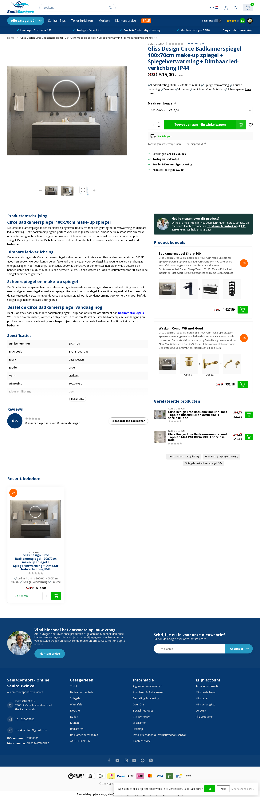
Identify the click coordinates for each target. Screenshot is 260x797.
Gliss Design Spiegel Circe (221, 456)
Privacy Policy (141, 716)
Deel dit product (194, 144)
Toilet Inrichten (82, 21)
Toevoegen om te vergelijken (164, 144)
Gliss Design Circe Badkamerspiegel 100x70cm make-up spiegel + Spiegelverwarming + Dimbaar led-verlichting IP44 (88, 37)
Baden (74, 716)
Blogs (226, 30)
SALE (146, 21)
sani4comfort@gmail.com (31, 730)
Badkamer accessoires (84, 735)
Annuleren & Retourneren (148, 692)
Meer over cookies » (242, 789)
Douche (75, 710)
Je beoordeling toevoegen (128, 421)
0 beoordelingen (194, 43)
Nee (223, 789)
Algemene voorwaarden (147, 686)
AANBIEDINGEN (80, 741)
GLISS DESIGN (156, 43)
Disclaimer (139, 722)
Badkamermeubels (81, 692)
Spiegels (75, 698)
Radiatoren (77, 729)
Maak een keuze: (161, 103)
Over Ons (138, 704)
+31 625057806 (24, 719)
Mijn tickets (203, 698)
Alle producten (204, 716)
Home (10, 37)
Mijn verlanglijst (205, 704)
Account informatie (207, 686)
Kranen (74, 722)
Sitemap (138, 729)
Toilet (73, 686)
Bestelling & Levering (146, 698)
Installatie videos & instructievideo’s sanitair (159, 735)
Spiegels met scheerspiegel (203, 463)
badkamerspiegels (131, 313)
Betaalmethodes (143, 710)
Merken (104, 21)
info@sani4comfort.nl (222, 226)
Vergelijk (201, 710)
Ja (209, 789)
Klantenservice (125, 21)
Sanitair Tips (57, 21)
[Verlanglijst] (236, 7)
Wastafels (76, 704)
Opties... (189, 375)
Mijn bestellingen (206, 692)
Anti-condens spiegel (184, 456)
